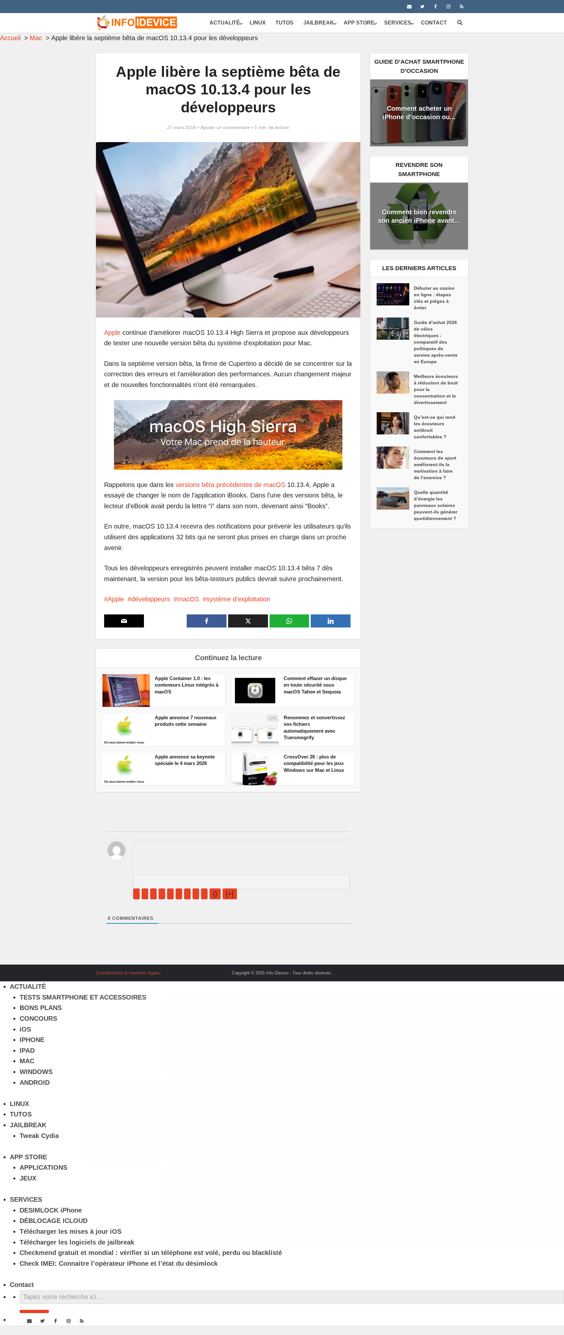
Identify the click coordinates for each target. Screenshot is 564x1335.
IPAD (27, 1050)
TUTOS (284, 22)
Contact (434, 22)
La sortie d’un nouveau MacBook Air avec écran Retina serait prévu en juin (275, 970)
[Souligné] (153, 893)
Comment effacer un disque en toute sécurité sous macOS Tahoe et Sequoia (315, 685)
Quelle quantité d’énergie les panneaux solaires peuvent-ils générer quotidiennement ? (435, 505)
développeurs (150, 599)
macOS (188, 599)
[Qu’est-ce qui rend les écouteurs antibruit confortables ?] (395, 423)
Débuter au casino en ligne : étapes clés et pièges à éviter (434, 297)
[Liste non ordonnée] (179, 893)
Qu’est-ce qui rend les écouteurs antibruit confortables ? (434, 427)
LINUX (258, 22)
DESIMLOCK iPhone (51, 1210)
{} (215, 893)
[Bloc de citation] (187, 893)
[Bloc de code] (196, 893)
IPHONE (32, 1039)
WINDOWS (36, 1071)
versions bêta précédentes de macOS (230, 484)
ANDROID (35, 1082)
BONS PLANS (41, 1007)
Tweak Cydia (39, 1135)
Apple (112, 332)
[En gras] (136, 893)
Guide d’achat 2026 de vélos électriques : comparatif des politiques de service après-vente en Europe (436, 342)
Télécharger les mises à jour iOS (70, 1231)
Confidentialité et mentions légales (128, 972)
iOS (25, 1029)
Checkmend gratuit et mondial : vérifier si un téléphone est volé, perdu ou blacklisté (151, 1252)
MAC (27, 1061)
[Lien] (204, 893)
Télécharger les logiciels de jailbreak (77, 1242)
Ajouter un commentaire (225, 127)
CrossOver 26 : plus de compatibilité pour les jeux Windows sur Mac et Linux (314, 763)
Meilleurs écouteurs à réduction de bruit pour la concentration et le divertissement (436, 389)
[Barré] (162, 893)
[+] (230, 893)
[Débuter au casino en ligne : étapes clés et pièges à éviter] (395, 294)
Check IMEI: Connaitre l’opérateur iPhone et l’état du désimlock (119, 1263)
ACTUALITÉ (225, 22)
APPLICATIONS (43, 1167)
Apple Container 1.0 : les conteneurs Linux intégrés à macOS (186, 685)
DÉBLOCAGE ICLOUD (53, 1220)
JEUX (28, 1178)
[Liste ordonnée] (170, 893)
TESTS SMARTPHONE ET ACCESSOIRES (83, 997)
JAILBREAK (318, 22)
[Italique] (145, 893)
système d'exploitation (238, 599)
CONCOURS (38, 1018)
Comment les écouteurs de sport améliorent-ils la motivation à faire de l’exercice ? (435, 464)
